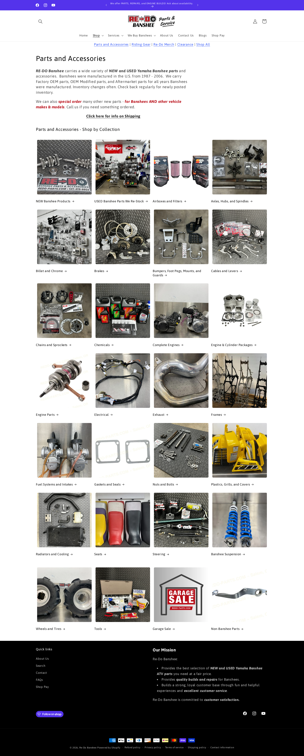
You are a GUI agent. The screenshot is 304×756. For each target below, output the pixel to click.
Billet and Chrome (49, 271)
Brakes (99, 271)
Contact (41, 672)
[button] (40, 21)
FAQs (39, 680)
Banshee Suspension (226, 554)
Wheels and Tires (48, 629)
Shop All (203, 44)
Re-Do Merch (163, 44)
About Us (42, 658)
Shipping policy (197, 747)
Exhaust (158, 414)
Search (40, 665)
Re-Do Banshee (88, 747)
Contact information (222, 747)
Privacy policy (153, 747)
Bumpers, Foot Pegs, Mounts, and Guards (177, 273)
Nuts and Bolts (163, 484)
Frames (216, 414)
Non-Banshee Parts (225, 629)
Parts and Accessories (111, 44)
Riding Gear (141, 44)
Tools (98, 629)
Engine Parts (45, 414)
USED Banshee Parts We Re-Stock (119, 201)
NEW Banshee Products (53, 201)
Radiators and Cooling (52, 554)
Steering (159, 554)
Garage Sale (162, 629)
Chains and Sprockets (51, 345)
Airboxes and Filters (167, 201)
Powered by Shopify (108, 747)
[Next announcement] (198, 5)
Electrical (101, 414)
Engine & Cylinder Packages (232, 345)
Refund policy (132, 747)
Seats (98, 554)
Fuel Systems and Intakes (54, 484)
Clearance (185, 44)
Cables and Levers (224, 271)
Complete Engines (166, 345)
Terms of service (174, 747)
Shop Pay (42, 687)
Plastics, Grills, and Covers (230, 484)
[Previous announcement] (106, 5)
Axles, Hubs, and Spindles (230, 201)
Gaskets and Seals (107, 484)
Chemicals (102, 345)
